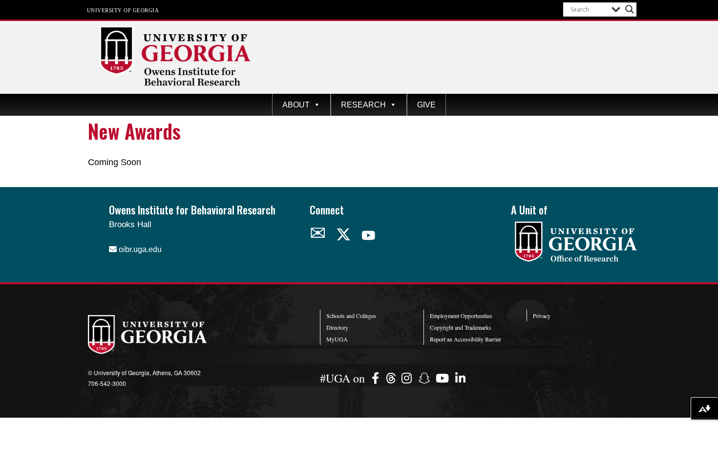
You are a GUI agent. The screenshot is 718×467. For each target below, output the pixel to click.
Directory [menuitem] (337, 327)
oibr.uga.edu (139, 249)
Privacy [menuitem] (541, 315)
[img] (377, 377)
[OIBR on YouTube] (368, 235)
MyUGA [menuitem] (337, 339)
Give (426, 105)
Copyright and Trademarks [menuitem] (460, 327)
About (296, 105)
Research (363, 105)
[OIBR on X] (343, 235)
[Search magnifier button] (629, 9)
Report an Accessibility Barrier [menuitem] (465, 339)
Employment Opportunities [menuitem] (461, 315)
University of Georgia (123, 10)
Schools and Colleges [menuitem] (351, 315)
